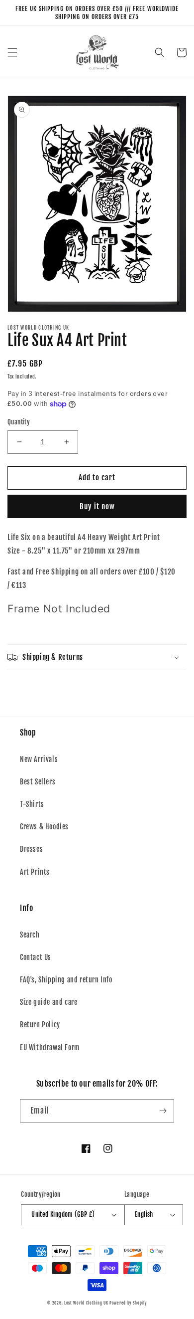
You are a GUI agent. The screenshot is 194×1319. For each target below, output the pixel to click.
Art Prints (35, 872)
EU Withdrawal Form (50, 1047)
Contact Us (35, 957)
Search (30, 935)
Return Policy (40, 1024)
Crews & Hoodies (44, 826)
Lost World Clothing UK (86, 1303)
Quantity (18, 422)
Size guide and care (48, 1002)
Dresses (31, 849)
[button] (12, 52)
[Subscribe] (163, 1111)
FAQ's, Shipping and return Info (66, 979)
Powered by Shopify (128, 1303)
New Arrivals (39, 759)
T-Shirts (32, 804)
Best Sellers (37, 781)
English (144, 1214)
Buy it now (97, 506)
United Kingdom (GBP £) (63, 1214)
